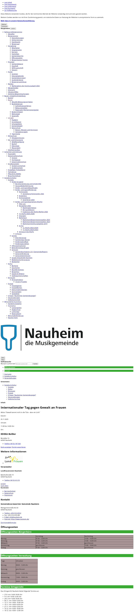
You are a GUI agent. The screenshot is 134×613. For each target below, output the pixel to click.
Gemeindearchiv (17, 56)
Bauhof (10, 98)
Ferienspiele (23, 192)
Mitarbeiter (16, 48)
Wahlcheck (23, 218)
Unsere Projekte (21, 282)
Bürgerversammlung (19, 82)
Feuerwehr (12, 154)
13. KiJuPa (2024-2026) (30, 230)
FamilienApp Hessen (22, 240)
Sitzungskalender (18, 76)
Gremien (15, 74)
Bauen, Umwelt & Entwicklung (15, 96)
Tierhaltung (12, 172)
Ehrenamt (11, 278)
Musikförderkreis (18, 270)
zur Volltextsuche (10, 10)
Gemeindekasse (17, 64)
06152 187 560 (12, 444)
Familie (14, 236)
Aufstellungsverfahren (23, 106)
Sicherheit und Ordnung (13, 152)
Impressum (8, 495)
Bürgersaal (15, 44)
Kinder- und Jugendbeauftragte (26, 188)
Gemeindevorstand (18, 78)
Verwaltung (12, 46)
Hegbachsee (16, 310)
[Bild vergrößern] (68, 459)
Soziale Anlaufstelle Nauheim (22, 258)
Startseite (7, 374)
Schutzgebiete (17, 124)
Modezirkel (15, 262)
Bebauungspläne (21, 108)
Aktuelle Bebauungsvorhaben (22, 102)
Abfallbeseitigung (18, 142)
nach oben (4, 486)
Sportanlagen (16, 292)
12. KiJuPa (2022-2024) (30, 228)
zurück (3, 484)
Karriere (15, 52)
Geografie (15, 116)
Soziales (11, 180)
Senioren (15, 250)
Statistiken (15, 54)
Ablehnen (3, 24)
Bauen (10, 100)
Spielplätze (15, 294)
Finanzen (11, 62)
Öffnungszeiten (17, 58)
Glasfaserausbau (14, 150)
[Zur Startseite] (42, 356)
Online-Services (17, 40)
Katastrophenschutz (15, 156)
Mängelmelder (13, 88)
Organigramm (17, 50)
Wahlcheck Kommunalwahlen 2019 (35, 224)
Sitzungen (22, 216)
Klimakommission (18, 138)
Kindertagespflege (21, 242)
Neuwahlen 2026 (25, 206)
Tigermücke (16, 134)
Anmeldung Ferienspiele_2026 (33, 194)
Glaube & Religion (18, 274)
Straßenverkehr (13, 164)
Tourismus (12, 306)
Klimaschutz (12, 136)
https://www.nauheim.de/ (16, 519)
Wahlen (10, 84)
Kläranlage (15, 146)
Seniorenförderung (22, 254)
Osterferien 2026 (29, 200)
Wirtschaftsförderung (15, 316)
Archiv (21, 226)
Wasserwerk (16, 148)
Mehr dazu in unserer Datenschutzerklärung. (18, 21)
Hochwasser (16, 160)
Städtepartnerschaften (20, 276)
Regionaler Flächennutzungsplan (27, 110)
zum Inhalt (8, 2)
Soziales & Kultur (10, 178)
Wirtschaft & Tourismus (12, 302)
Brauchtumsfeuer (14, 176)
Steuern (14, 70)
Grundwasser (16, 122)
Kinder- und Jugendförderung (25, 190)
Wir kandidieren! (28, 210)
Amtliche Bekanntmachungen (18, 94)
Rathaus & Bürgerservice (13, 32)
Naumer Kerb (13, 318)
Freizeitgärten (17, 286)
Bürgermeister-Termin (20, 60)
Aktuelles (11, 34)
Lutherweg (15, 312)
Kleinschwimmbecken (19, 290)
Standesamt (16, 42)
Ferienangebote (24, 198)
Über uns (22, 204)
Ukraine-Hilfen (13, 92)
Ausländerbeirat (17, 80)
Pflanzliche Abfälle (14, 174)
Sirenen (14, 158)
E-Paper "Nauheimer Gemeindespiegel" (22, 296)
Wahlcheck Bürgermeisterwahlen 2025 (36, 220)
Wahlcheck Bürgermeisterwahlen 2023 (36, 222)
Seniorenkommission (22, 256)
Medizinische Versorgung (21, 260)
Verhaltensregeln (21, 132)
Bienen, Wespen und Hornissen (26, 130)
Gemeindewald (17, 126)
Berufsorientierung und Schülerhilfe (28, 184)
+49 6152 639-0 (12, 513)
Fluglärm (15, 120)
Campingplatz (16, 308)
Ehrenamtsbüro (17, 280)
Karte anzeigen (6, 447)
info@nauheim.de (13, 517)
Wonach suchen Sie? (8, 364)
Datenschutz (8, 493)
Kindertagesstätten (22, 244)
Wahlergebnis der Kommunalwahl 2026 (26, 86)
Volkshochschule (14, 300)
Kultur (10, 264)
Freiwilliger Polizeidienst (16, 170)
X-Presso (18, 234)
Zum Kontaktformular (8, 523)
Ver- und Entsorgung (15, 140)
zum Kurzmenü (9, 8)
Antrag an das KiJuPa (26, 232)
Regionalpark (16, 314)
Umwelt (10, 118)
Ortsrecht (11, 90)
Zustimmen (4, 26)
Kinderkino (23, 196)
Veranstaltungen (14, 298)
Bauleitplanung (17, 104)
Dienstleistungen (18, 38)
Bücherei (15, 266)
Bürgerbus (15, 272)
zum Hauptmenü (10, 4)
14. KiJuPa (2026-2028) (27, 214)
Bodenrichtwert (17, 112)
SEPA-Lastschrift (17, 68)
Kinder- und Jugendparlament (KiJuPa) (28, 202)
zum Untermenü (10, 6)
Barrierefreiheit (9, 491)
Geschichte (16, 268)
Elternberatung (20, 238)
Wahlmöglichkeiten (29, 208)
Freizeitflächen (17, 288)
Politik (10, 72)
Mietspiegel (16, 114)
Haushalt (15, 66)
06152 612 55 (12, 480)
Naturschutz (16, 128)
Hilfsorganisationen (19, 246)
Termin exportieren (19, 447)
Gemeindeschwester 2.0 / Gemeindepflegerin (31, 252)
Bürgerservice (13, 36)
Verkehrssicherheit (18, 166)
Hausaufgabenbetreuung (24, 186)
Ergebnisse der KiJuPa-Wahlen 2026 (35, 212)
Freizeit (10, 284)
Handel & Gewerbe (14, 304)
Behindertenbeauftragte (20, 248)
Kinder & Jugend (17, 182)
